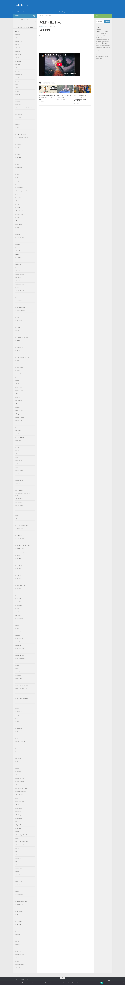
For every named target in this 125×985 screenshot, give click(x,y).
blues (106, 32)
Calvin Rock (18, 174)
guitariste (100, 43)
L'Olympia (18, 522)
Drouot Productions (20, 310)
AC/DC (17, 38)
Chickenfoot (18, 221)
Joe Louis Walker (19, 490)
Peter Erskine (19, 711)
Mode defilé (18, 628)
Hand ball (18, 424)
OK (101, 982)
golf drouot (101, 41)
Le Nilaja (18, 555)
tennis (17, 891)
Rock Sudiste (19, 818)
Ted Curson (18, 884)
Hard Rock (72, 12)
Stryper (17, 864)
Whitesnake (18, 951)
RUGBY (17, 831)
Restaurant (18, 775)
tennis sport (18, 898)
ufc (16, 938)
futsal (17, 380)
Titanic (17, 914)
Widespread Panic (20, 954)
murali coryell (105, 49)
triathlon (18, 934)
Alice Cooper (19, 58)
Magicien (18, 608)
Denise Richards (19, 280)
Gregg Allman (19, 414)
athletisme (18, 77)
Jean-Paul (43, 26)
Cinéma (17, 227)
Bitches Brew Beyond (21, 134)
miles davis (100, 49)
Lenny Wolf (18, 578)
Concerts (34, 12)
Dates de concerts (20, 274)
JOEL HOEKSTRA (19, 498)
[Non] (123, 983)
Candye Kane (19, 181)
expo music (106, 37)
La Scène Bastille (20, 535)
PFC (17, 718)
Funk (17, 377)
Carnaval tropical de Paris (21, 191)
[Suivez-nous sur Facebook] (34, 16)
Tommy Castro (19, 918)
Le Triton (18, 572)
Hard (17, 427)
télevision (18, 888)
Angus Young (19, 61)
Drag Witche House (20, 307)
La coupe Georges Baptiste (22, 525)
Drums (17, 317)
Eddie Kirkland (19, 327)
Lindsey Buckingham (20, 585)
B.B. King (18, 94)
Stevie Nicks (18, 858)
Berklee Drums (19, 111)
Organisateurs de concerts (22, 698)
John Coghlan (19, 502)
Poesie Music (19, 728)
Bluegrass (18, 144)
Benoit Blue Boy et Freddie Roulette (24, 107)
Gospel (17, 404)
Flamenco (18, 364)
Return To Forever (20, 781)
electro (17, 330)
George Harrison (19, 390)
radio (17, 755)
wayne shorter (99, 58)
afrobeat (18, 51)
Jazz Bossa (18, 473)
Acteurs (18, 44)
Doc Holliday (19, 300)
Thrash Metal (19, 908)
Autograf (18, 87)
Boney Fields (19, 161)
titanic (102, 56)
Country (18, 254)
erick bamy (102, 37)
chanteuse (97, 35)
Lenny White (19, 575)
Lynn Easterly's (19, 605)
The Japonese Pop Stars (21, 901)
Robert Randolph (20, 795)
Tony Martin (18, 924)
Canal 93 (18, 177)
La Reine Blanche (20, 532)
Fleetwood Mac (19, 367)
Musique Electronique (21, 658)
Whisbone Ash (19, 948)
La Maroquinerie (19, 528)
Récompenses (19, 765)
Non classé (18, 675)
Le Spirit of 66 (19, 558)
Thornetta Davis (19, 904)
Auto (17, 84)
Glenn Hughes (19, 400)
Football (18, 370)
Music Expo (18, 642)
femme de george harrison (100, 39)
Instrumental (19, 460)
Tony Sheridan (19, 928)
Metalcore (18, 615)
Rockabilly (18, 821)
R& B (17, 751)
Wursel (17, 961)
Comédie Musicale (20, 237)
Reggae (18, 768)
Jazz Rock (18, 483)
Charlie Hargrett (19, 211)
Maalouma (108, 47)
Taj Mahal (99, 56)
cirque (17, 231)
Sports (24, 12)
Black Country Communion (22, 137)
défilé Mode (18, 277)
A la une (41, 16)
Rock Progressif (19, 815)
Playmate (18, 725)
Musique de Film (20, 655)
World (17, 958)
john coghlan (98, 47)
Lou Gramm (18, 598)
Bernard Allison (19, 114)
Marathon (18, 612)
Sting (17, 861)
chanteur (104, 34)
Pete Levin (18, 708)
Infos (29, 12)
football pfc (18, 374)
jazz (104, 45)
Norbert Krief (19, 678)
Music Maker (19, 645)
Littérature (18, 592)
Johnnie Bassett (19, 505)
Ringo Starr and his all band (22, 788)
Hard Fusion (18, 430)
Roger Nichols (19, 825)
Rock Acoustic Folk (20, 801)
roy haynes (107, 52)
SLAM (17, 848)
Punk (17, 745)
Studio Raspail (19, 868)
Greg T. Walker (19, 410)
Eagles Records (19, 324)
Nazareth (18, 668)
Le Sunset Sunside (20, 565)
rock (104, 52)
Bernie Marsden (19, 121)
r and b (17, 748)
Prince (17, 735)
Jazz (40, 12)
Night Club (18, 671)
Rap (17, 761)
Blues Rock (54, 12)
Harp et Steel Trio (20, 437)
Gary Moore (18, 384)
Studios (17, 871)
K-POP (17, 515)
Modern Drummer (20, 632)
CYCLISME (18, 264)
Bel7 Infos (21, 5)
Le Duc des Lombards (21, 542)
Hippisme (18, 447)
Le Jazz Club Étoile (20, 548)
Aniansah (18, 64)
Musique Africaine (20, 648)
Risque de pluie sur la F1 (21, 791)
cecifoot (18, 204)
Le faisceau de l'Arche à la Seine (23, 545)
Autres (17, 91)
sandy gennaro (100, 54)
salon (97, 54)
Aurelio (17, 81)
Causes (17, 201)
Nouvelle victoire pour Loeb (22, 685)
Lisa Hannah (18, 588)
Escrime (18, 340)
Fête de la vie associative (21, 354)
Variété (17, 941)
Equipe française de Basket (22, 337)
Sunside (18, 878)
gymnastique (19, 420)
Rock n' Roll (18, 811)
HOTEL (17, 450)
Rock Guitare (19, 808)
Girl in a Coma (19, 394)
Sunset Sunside (19, 874)
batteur (98, 32)
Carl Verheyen (19, 184)
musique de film (19, 651)
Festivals (18, 350)
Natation (18, 665)
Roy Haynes (18, 828)
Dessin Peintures (20, 284)
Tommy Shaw (19, 921)
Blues (44, 12)
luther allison (103, 47)
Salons (17, 838)
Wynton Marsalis (20, 964)
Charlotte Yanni (19, 214)
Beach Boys (18, 104)
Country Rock (19, 257)
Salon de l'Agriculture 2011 (22, 834)
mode (17, 625)
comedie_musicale (20, 241)
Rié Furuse (18, 785)
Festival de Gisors (20, 347)
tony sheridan (105, 56)
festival (106, 39)
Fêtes (17, 360)
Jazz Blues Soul (19, 470)
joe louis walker (107, 45)
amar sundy (104, 29)
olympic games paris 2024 (22, 688)
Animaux (18, 67)
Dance (17, 267)
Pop (17, 731)
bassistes (18, 101)
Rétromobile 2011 (20, 778)
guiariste (107, 41)
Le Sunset (18, 562)
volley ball (18, 944)
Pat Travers (18, 705)
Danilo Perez (19, 270)
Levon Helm (18, 582)
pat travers (97, 52)
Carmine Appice (19, 187)
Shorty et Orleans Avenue (22, 841)
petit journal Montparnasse (22, 715)
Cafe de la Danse (20, 171)
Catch (17, 194)
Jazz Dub (18, 477)
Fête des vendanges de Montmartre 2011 (25, 357)
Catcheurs (18, 197)
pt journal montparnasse (21, 741)
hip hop (17, 443)
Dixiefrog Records (20, 290)
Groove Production (20, 417)
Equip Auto (18, 334)
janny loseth (102, 45)
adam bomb (99, 29)
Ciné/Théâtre (19, 224)
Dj (16, 294)
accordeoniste (19, 41)
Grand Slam (18, 407)
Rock (48, 12)
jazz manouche (19, 480)
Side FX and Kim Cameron (22, 844)
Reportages (18, 771)
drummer (18, 314)
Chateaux (18, 217)
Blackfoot (18, 141)
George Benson (19, 387)
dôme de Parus (19, 304)
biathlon (18, 124)
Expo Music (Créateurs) (21, 344)
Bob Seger (18, 157)
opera (17, 691)
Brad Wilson (18, 164)
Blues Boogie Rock (63, 12)
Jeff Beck (18, 487)
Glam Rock (18, 397)
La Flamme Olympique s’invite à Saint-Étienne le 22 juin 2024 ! (47, 97)
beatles (102, 31)
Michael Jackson (19, 618)
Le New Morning (20, 552)
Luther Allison (19, 602)
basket (17, 97)
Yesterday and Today (20, 968)
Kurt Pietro (18, 518)
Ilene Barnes (19, 453)
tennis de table (19, 894)
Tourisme (18, 931)
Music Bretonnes (20, 638)
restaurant (101, 52)
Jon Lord (18, 508)
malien (97, 49)
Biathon (18, 127)
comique (18, 244)
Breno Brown (19, 167)
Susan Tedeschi (19, 881)
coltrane (101, 35)
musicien (98, 51)
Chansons (18, 207)
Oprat (17, 695)
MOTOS (18, 635)
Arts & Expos (18, 12)
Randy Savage (19, 758)
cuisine (17, 260)
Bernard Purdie (19, 117)
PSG (17, 738)
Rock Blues (18, 805)
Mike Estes (18, 622)
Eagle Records (19, 320)
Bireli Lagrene (19, 131)
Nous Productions (20, 681)
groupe (104, 41)
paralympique (19, 701)
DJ (16, 297)
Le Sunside (18, 568)
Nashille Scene (19, 661)
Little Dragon (19, 595)
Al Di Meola (18, 54)
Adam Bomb (19, 48)
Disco (17, 287)
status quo (104, 54)
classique (18, 234)
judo (17, 512)
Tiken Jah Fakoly (19, 911)
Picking (17, 721)
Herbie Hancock (19, 440)
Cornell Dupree (19, 250)
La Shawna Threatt (20, 538)
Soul (17, 851)
